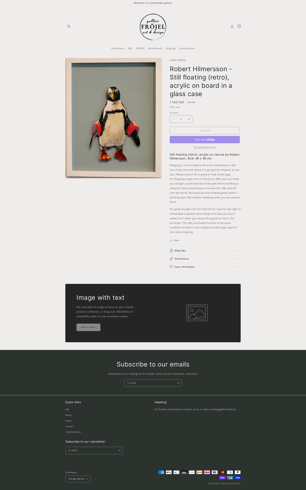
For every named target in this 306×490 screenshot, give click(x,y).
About (68, 415)
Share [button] (176, 240)
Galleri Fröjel (219, 484)
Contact (69, 426)
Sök (67, 409)
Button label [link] (88, 327)
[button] (68, 26)
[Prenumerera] (178, 383)
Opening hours (73, 432)
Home (68, 421)
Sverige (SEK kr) (76, 479)
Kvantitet (174, 113)
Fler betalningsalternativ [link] (205, 147)
